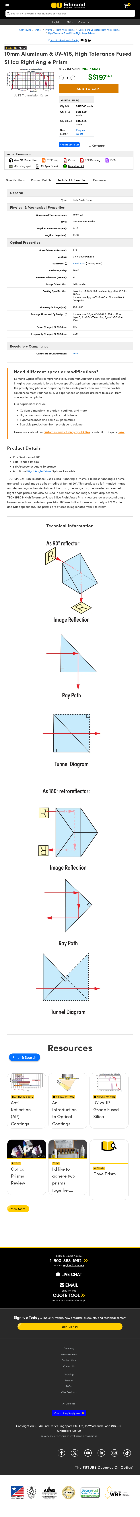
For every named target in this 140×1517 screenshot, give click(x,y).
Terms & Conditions (86, 1436)
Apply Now (67, 1413)
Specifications (15, 180)
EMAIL (71, 1285)
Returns (69, 1380)
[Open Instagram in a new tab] (114, 1454)
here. (121, 432)
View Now (27, 1115)
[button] (85, 40)
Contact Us (83, 22)
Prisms (48, 29)
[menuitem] (8, 5)
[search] (70, 13)
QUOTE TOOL (66, 1295)
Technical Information (72, 180)
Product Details (41, 180)
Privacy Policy (49, 1436)
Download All (76, 166)
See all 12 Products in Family (64, 40)
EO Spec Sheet (49, 166)
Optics (38, 29)
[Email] (82, 40)
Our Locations (69, 1360)
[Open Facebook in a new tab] (61, 1454)
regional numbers (73, 1265)
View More (18, 1209)
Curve (71, 160)
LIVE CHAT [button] (71, 1274)
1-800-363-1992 (65, 1260)
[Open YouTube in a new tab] (88, 1454)
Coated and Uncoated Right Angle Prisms (99, 29)
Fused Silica (79, 263)
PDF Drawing (92, 160)
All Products (25, 29)
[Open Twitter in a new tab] (74, 1454)
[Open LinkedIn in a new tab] (101, 1454)
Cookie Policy (66, 1436)
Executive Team (69, 1354)
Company (69, 1348)
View (75, 353)
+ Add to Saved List (69, 144)
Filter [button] (17, 1057)
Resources (99, 180)
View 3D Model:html (25, 160)
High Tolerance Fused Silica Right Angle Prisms (71, 33)
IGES (112, 160)
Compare (98, 145)
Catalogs (69, 1403)
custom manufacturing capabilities (67, 432)
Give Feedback (69, 1392)
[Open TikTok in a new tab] (127, 1454)
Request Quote (81, 131)
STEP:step (52, 160)
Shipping (69, 1374)
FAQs (69, 1386)
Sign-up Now (70, 1326)
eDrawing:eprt (22, 166)
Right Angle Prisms (65, 29)
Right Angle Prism (39, 471)
